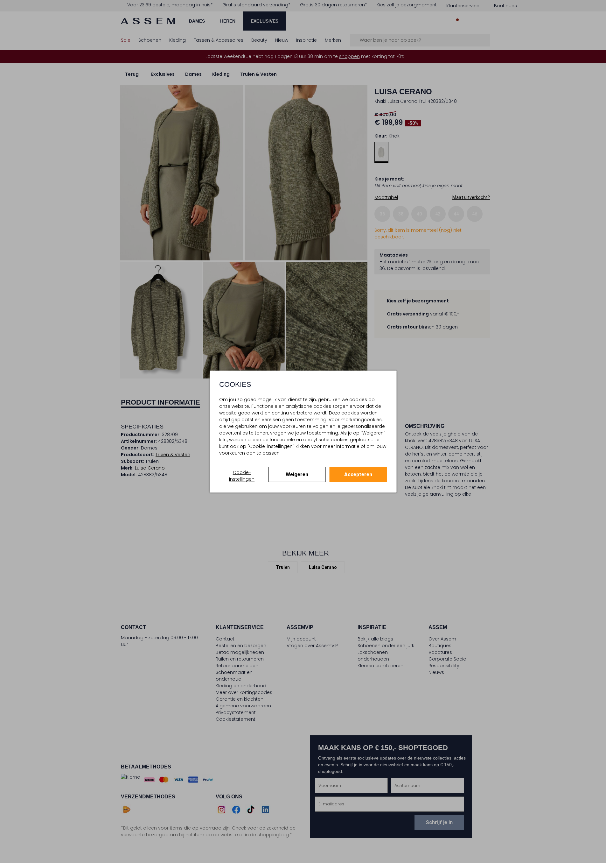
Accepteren (358, 474)
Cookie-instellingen (241, 475)
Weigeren (297, 474)
